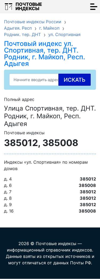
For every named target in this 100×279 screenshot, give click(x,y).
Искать (74, 80)
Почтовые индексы (28, 6)
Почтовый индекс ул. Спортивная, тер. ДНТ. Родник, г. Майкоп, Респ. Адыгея (44, 54)
